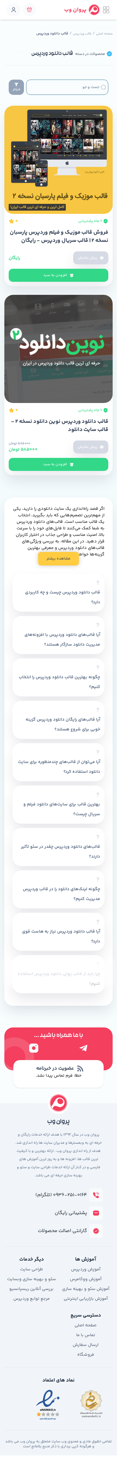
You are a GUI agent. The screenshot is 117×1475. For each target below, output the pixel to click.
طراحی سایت (31, 1269)
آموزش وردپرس (85, 1269)
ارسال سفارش (85, 1345)
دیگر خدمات (31, 1259)
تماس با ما (85, 1335)
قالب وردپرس (82, 33)
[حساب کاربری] (14, 9)
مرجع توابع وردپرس (31, 1298)
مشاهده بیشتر (58, 559)
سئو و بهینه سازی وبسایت (31, 1279)
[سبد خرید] (29, 9)
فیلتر (16, 89)
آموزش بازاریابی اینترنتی (86, 1298)
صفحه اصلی (104, 33)
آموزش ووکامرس (85, 1279)
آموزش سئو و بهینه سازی (85, 1289)
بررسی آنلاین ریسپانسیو (31, 1289)
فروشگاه (85, 1354)
